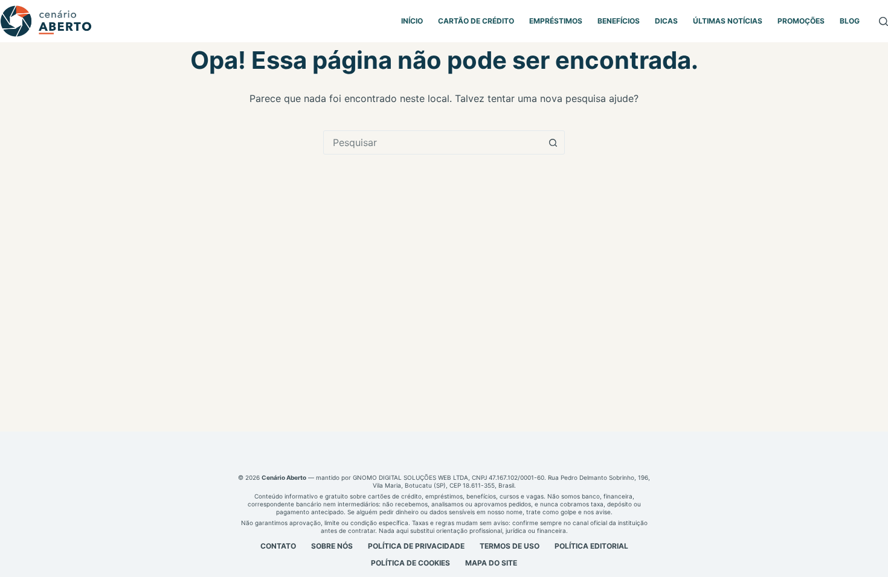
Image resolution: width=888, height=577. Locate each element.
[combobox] (432, 142)
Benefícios (618, 20)
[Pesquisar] (883, 21)
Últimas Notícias (727, 20)
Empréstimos (555, 20)
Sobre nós (332, 545)
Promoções (801, 20)
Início (412, 20)
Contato (278, 545)
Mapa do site (491, 562)
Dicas (666, 20)
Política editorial (591, 545)
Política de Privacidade (416, 545)
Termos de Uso (509, 545)
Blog (850, 20)
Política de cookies (410, 562)
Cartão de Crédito (476, 20)
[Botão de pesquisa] (552, 142)
